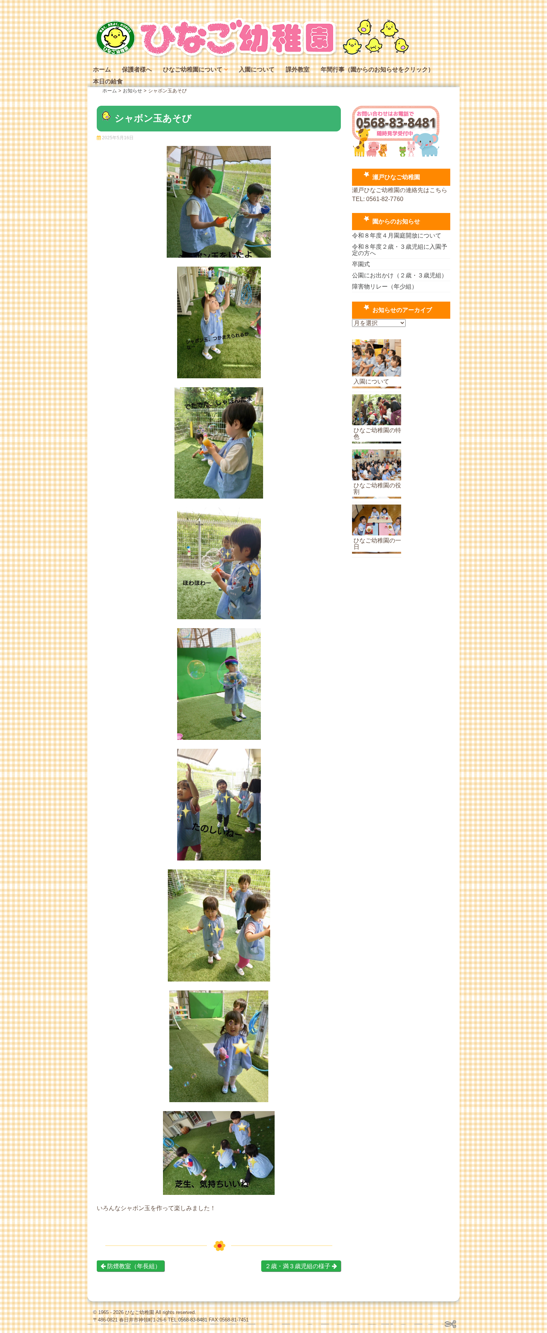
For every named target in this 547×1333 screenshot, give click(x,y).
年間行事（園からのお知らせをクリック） (377, 69)
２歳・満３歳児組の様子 (298, 1266)
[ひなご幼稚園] (251, 56)
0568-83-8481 (192, 1320)
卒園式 (361, 264)
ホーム (102, 69)
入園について (257, 69)
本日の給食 (108, 81)
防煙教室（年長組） (133, 1266)
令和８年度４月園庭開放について (396, 235)
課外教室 (298, 69)
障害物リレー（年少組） (385, 286)
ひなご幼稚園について (193, 69)
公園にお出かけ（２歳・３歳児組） (399, 275)
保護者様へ (137, 69)
